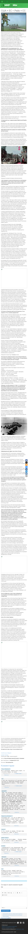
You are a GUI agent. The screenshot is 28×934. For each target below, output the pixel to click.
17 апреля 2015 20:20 (6, 812)
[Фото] (15, 1)
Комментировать (6, 910)
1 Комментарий (18, 773)
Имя (2, 887)
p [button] (4, 907)
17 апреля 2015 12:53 (6, 842)
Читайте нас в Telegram (6, 753)
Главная (6, 755)
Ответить (6, 775)
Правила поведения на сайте (8, 927)
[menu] (2, 1)
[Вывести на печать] (10, 1)
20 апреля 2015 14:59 (6, 851)
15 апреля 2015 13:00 (6, 773)
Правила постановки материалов (9, 926)
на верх (2, 755)
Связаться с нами (20, 929)
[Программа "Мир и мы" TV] (18, 1)
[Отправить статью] (7, 1)
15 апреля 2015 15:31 (6, 825)
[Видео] (13, 1)
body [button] (3, 907)
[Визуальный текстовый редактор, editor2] (14, 901)
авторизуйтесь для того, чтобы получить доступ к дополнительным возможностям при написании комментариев (12, 915)
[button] (3, 893)
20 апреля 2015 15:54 (6, 865)
